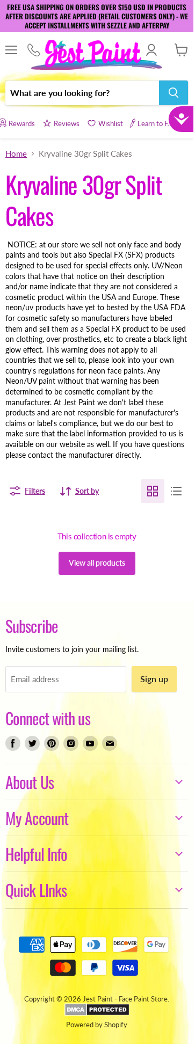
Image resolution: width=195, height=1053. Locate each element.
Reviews (67, 123)
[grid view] (152, 491)
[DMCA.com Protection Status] (96, 1013)
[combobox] (82, 93)
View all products (97, 562)
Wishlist (110, 123)
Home (16, 153)
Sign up (154, 679)
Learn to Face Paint (166, 123)
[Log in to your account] (151, 49)
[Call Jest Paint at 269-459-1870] (33, 50)
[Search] (173, 93)
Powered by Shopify (96, 1024)
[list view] (176, 491)
